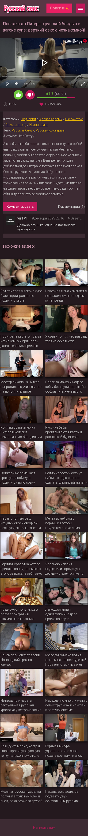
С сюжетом (74, 119)
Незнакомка (38, 125)
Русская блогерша (50, 130)
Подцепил (28, 119)
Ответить (77, 218)
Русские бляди (23, 130)
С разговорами (50, 119)
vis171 (22, 218)
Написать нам (44, 827)
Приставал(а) (16, 125)
